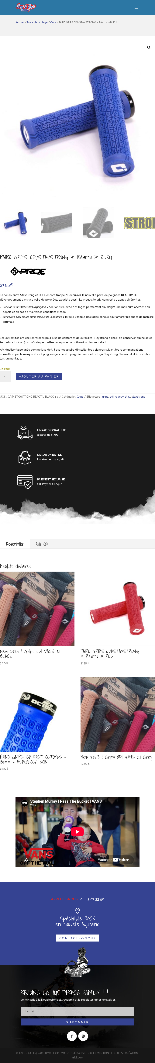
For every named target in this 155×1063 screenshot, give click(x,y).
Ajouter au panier (39, 376)
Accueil (20, 22)
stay (127, 396)
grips (105, 396)
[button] (149, 47)
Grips (53, 22)
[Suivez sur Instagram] (83, 1036)
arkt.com (77, 1057)
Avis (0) (42, 544)
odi (112, 396)
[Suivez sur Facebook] (72, 1036)
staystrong (138, 396)
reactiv (119, 396)
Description (15, 544)
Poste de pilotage (37, 22)
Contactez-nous (77, 938)
